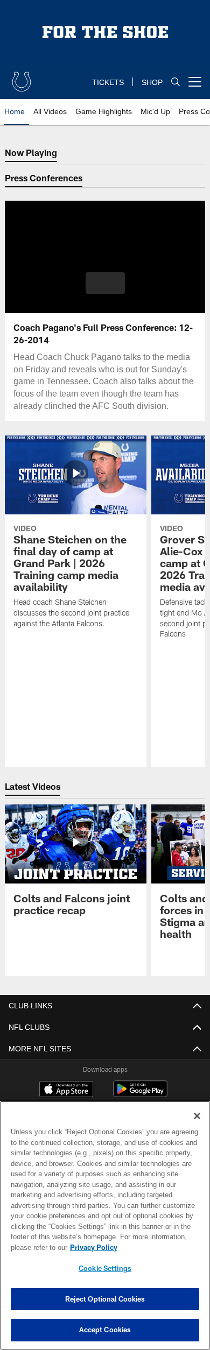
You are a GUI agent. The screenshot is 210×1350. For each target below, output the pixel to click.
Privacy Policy (91, 1247)
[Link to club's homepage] (21, 77)
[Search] (175, 82)
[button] (105, 283)
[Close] (197, 1116)
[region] (105, 1225)
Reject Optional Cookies (105, 1299)
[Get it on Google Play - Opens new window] (140, 1094)
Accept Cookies (105, 1329)
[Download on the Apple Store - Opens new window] (66, 1090)
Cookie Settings (105, 1268)
